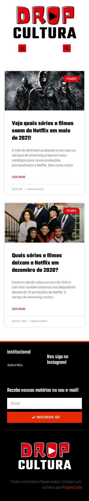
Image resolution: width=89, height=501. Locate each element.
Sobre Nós (15, 365)
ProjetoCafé (72, 487)
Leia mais (18, 177)
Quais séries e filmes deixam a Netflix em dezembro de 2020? (37, 263)
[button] (22, 48)
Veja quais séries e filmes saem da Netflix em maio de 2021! (43, 131)
